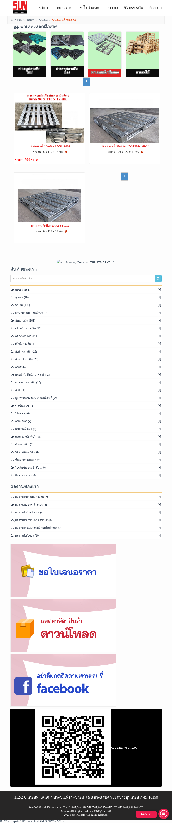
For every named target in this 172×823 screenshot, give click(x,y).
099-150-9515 (105, 807)
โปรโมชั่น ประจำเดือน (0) (30, 467)
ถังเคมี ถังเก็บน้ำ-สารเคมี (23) (32, 374)
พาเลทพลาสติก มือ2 (67, 70)
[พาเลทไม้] (142, 50)
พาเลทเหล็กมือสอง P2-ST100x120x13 (125, 146)
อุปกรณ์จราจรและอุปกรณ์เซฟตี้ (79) (35, 398)
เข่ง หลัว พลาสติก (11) (27, 328)
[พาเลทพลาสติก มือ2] (67, 50)
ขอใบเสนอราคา (90, 8)
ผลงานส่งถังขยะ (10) (26, 535)
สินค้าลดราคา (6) (25, 475)
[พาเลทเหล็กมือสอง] (105, 50)
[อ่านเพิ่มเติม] (66, 151)
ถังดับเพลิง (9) (22, 421)
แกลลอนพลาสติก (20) (27, 382)
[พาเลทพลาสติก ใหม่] (29, 50)
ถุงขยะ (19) (21, 297)
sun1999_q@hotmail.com (80, 811)
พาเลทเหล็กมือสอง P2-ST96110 (50, 146)
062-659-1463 (121, 807)
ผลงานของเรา (64, 8)
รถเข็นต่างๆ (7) (23, 405)
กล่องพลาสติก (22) (25, 336)
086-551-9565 (90, 807)
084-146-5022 (136, 807)
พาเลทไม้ (143, 72)
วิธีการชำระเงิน (133, 8)
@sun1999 (105, 811)
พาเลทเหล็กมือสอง (105, 72)
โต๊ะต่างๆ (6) (22, 413)
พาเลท (43, 20)
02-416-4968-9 (46, 807)
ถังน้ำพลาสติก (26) (25, 351)
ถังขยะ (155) (22, 289)
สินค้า (31, 20)
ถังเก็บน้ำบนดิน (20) (26, 359)
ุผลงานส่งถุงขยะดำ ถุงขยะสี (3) (33, 520)
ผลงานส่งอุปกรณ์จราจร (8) (30, 504)
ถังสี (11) (19, 390)
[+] (159, 289)
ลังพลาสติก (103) (24, 320)
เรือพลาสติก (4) (23, 444)
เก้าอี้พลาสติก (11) (25, 343)
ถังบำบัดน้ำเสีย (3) (25, 429)
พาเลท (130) (22, 305)
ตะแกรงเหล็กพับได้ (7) (27, 436)
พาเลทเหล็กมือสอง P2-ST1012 (50, 225)
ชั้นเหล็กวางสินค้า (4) (27, 459)
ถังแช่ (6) (20, 367)
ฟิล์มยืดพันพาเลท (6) (26, 452)
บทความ (112, 8)
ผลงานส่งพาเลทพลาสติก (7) (31, 496)
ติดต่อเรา (155, 8)
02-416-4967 (69, 807)
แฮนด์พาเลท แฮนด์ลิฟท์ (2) (30, 312)
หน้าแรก (44, 8)
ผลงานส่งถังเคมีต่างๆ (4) (28, 512)
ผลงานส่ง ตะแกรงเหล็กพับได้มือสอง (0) (37, 527)
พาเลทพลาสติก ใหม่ (29, 70)
